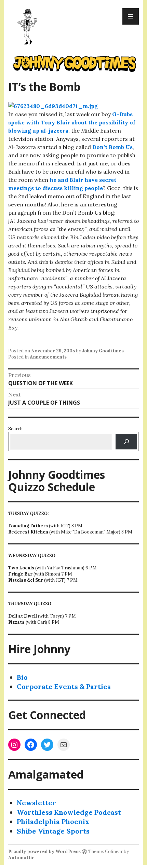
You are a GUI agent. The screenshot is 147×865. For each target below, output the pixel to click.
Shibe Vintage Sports (53, 831)
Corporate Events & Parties (64, 686)
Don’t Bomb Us (112, 147)
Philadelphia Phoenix (53, 821)
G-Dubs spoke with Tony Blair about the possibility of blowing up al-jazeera (71, 122)
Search (15, 429)
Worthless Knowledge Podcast (69, 812)
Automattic (21, 858)
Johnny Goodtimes (103, 351)
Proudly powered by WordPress (44, 851)
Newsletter (36, 802)
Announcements (48, 357)
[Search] (126, 441)
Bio (22, 677)
